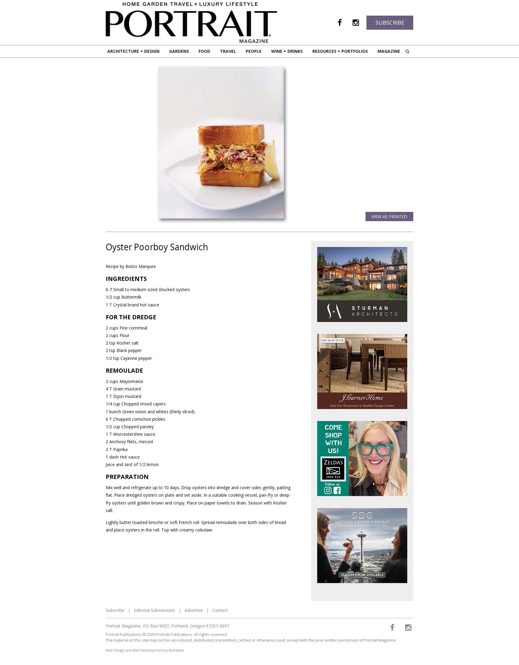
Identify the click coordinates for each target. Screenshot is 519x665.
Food (204, 51)
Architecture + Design (133, 51)
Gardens (179, 51)
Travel (228, 51)
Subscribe (389, 22)
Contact (220, 610)
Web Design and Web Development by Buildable (145, 650)
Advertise (194, 610)
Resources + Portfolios (340, 51)
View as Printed (389, 216)
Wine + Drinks (287, 51)
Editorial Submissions (154, 610)
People (254, 51)
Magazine (389, 51)
